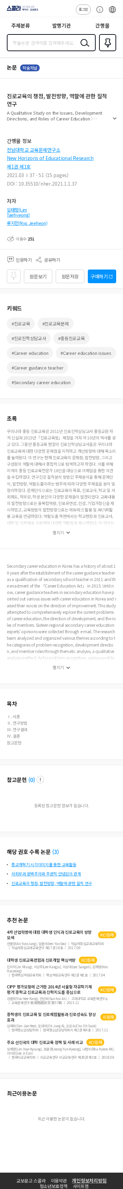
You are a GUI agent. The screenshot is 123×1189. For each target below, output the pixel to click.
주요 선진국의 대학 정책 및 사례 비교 (45, 1042)
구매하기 (99, 276)
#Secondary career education (41, 382)
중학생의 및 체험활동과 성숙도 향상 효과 (51, 1017)
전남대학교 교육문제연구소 (33, 149)
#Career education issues (85, 353)
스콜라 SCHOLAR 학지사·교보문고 (21, 10)
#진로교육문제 (55, 323)
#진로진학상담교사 (29, 338)
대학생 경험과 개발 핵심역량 (41, 960)
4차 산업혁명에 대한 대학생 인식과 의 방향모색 (49, 934)
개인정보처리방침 (89, 1180)
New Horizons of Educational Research (50, 158)
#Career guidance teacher (37, 367)
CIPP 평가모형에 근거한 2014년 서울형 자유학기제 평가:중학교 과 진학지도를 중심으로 (49, 989)
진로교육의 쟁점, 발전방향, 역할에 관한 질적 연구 (51, 883)
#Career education (30, 353)
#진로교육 (21, 323)
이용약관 (59, 1180)
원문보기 (38, 276)
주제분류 (20, 25)
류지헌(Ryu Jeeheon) (27, 223)
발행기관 (61, 25)
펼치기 (115, 121)
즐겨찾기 (106, 50)
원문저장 (70, 276)
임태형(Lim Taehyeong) (18, 212)
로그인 (83, 9)
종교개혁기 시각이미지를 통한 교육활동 (43, 864)
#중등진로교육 (71, 338)
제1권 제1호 (19, 166)
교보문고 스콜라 (31, 1180)
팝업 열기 (40, 779)
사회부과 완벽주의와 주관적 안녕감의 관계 (46, 873)
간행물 (102, 25)
